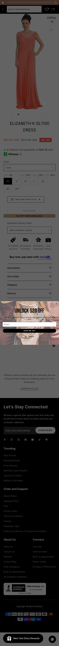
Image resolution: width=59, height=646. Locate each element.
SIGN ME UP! (30, 331)
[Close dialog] (56, 303)
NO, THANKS (29, 336)
